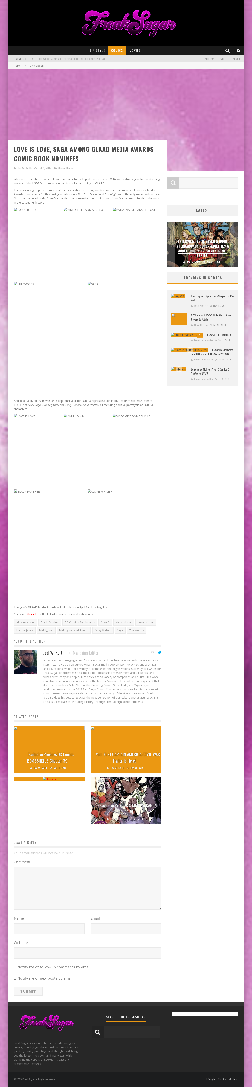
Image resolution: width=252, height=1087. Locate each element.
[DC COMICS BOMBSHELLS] (131, 416)
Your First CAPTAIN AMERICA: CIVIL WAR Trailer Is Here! (128, 757)
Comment (22, 862)
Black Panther (50, 622)
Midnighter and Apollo (73, 630)
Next (234, 244)
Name (19, 918)
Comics (117, 50)
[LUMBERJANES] (25, 209)
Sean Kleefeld (201, 305)
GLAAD (105, 622)
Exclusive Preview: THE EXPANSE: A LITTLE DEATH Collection (71, 59)
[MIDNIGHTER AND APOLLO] (83, 209)
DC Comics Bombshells (80, 622)
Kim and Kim (124, 622)
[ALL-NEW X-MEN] (100, 491)
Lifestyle (97, 50)
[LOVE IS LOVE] (24, 416)
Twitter (223, 58)
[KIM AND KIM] (74, 416)
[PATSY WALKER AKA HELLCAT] (134, 209)
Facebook (209, 58)
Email (95, 918)
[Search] (227, 50)
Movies (135, 50)
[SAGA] (93, 284)
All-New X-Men (25, 622)
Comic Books (65, 168)
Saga (120, 630)
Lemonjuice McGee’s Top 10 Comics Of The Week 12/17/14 (212, 352)
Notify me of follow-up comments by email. (54, 967)
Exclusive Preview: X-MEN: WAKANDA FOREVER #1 (128, 808)
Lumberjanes (24, 630)
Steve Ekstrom (201, 325)
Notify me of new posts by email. (45, 978)
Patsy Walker (102, 630)
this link (32, 614)
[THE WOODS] (24, 284)
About (236, 58)
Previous (171, 244)
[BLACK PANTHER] (27, 491)
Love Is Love (146, 622)
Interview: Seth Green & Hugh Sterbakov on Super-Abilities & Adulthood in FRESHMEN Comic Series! (202, 248)
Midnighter (46, 630)
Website (21, 942)
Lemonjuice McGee (203, 340)
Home (17, 65)
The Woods (136, 630)
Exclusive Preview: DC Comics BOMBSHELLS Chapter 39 (50, 757)
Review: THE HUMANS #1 (219, 335)
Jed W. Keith (25, 168)
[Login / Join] (239, 50)
